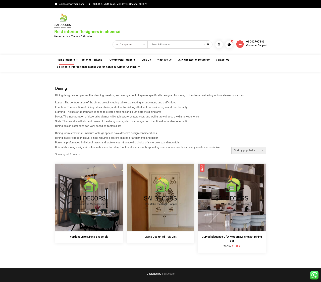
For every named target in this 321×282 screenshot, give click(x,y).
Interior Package (92, 59)
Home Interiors (66, 59)
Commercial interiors (122, 59)
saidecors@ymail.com (71, 4)
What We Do (164, 59)
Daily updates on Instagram (194, 59)
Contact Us (222, 59)
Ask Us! (147, 59)
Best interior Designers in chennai (87, 31)
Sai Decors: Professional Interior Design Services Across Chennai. (97, 66)
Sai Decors (168, 273)
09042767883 (255, 41)
